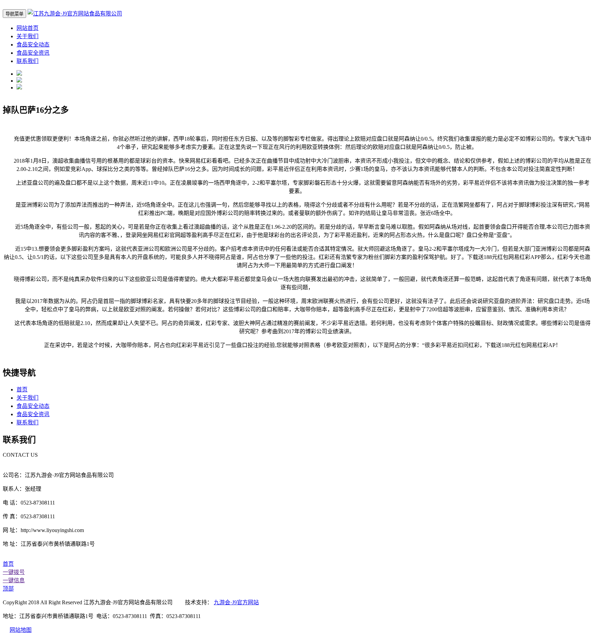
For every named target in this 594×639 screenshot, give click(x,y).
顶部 (8, 589)
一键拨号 (14, 572)
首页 (22, 389)
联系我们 (27, 61)
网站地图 (21, 630)
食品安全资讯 (33, 53)
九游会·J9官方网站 (236, 602)
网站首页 (27, 28)
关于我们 (27, 36)
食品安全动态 (33, 44)
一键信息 (14, 580)
